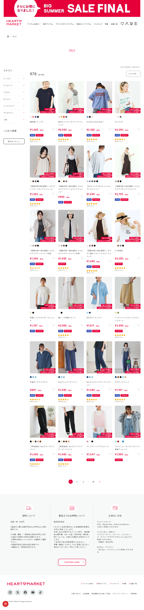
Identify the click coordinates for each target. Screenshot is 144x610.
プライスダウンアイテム (65, 24)
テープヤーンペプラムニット (98, 446)
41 (93, 481)
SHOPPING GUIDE (72, 562)
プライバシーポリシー (120, 594)
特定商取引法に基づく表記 (101, 594)
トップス (7, 78)
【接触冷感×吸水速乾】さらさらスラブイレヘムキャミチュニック (70, 189)
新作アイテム (48, 24)
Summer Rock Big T (95, 121)
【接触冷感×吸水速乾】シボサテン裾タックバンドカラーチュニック (99, 253)
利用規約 (134, 594)
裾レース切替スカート (67, 317)
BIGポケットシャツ (94, 317)
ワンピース (7, 85)
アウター (7, 92)
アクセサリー (8, 113)
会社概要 (86, 594)
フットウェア (8, 106)
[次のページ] (100, 482)
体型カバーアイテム (84, 24)
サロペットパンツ (122, 382)
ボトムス (7, 99)
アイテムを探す (33, 24)
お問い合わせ (76, 594)
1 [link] (70, 481)
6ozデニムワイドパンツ (67, 382)
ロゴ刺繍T (119, 250)
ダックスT (119, 121)
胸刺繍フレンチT (36, 121)
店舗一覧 (114, 24)
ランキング (98, 24)
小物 (5, 119)
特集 (106, 24)
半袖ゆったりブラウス (39, 382)
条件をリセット (14, 141)
